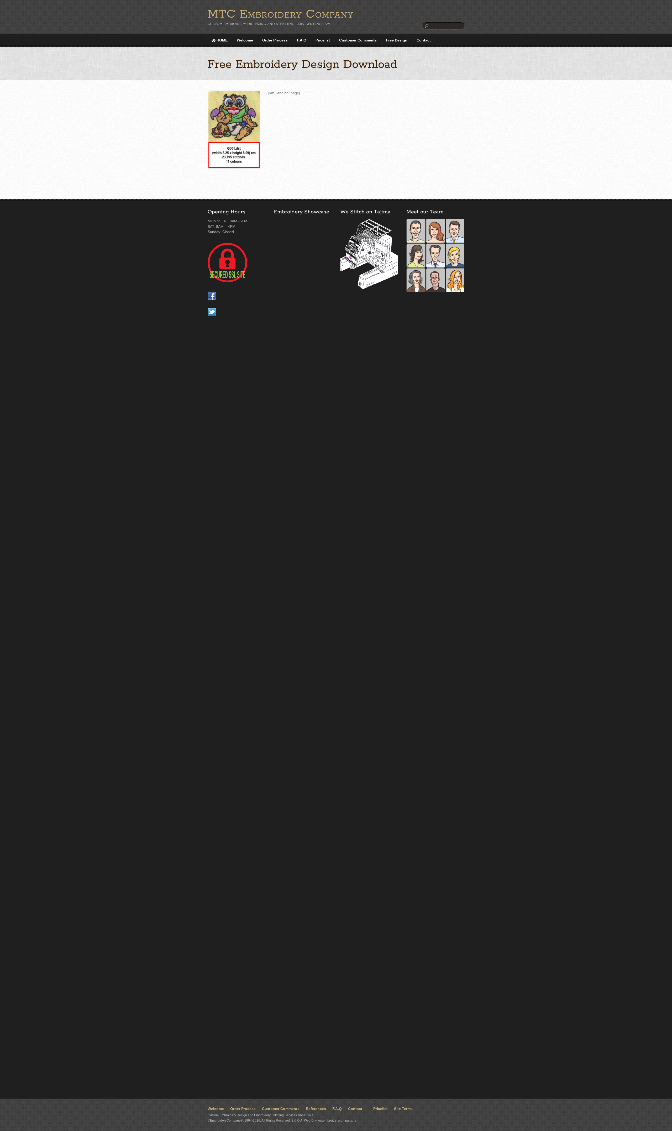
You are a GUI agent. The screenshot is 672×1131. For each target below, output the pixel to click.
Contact (424, 40)
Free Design (396, 40)
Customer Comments (358, 40)
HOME (222, 40)
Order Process (275, 40)
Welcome (245, 40)
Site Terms (403, 1109)
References (316, 1109)
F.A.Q (301, 40)
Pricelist (323, 40)
